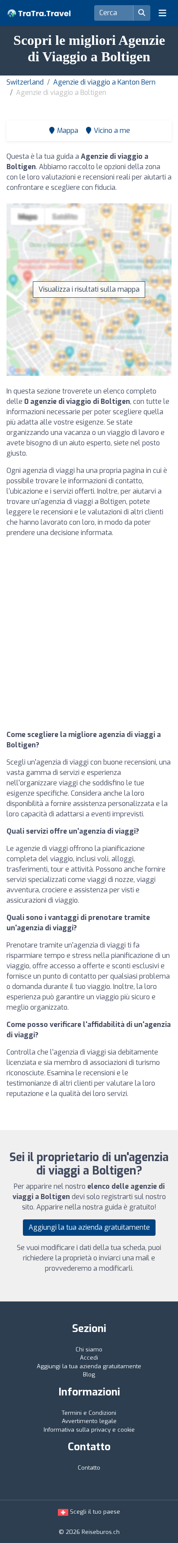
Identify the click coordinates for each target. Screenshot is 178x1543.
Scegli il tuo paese (94, 1511)
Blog (89, 1374)
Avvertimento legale (89, 1421)
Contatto (89, 1467)
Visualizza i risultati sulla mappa (89, 289)
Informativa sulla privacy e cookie (89, 1429)
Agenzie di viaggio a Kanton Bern (104, 82)
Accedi (89, 1357)
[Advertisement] (89, 634)
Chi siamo (89, 1349)
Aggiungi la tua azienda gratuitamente (89, 1227)
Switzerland (25, 82)
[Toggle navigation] (162, 13)
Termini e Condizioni (89, 1413)
